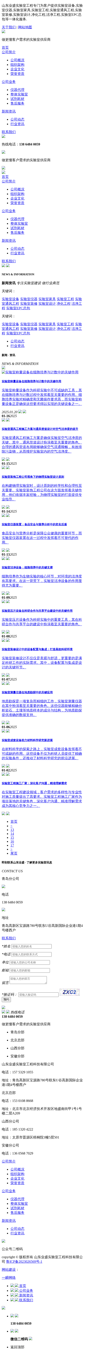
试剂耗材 (17, 99)
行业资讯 (17, 124)
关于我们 (9, 27)
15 (12, 837)
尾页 (13, 853)
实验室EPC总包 (18, 308)
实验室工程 (65, 299)
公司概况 (17, 60)
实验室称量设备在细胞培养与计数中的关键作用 (31, 381)
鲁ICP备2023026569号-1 (24, 1261)
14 (12, 833)
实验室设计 (47, 303)
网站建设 (9, 1269)
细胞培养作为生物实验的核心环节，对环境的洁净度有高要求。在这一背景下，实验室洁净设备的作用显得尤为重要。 (42, 580)
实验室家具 (47, 299)
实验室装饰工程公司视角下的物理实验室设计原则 (33, 476)
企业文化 (17, 69)
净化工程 (64, 303)
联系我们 (9, 132)
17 (12, 845)
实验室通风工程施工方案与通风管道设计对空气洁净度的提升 (40, 429)
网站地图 (25, 27)
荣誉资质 (17, 74)
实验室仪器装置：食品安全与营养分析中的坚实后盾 (34, 524)
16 (12, 841)
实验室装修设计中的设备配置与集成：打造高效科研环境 (37, 649)
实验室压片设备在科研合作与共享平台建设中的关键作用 (37, 610)
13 (12, 830)
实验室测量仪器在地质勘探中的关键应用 (27, 692)
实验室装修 (28, 303)
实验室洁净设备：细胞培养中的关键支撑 (27, 567)
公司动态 (17, 119)
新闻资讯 (9, 111)
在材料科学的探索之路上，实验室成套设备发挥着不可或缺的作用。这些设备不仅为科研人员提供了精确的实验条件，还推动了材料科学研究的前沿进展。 (42, 753)
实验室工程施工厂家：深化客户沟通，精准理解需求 (34, 783)
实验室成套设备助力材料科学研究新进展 (27, 740)
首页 (5, 47)
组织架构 (17, 64)
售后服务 (17, 103)
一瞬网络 (9, 1277)
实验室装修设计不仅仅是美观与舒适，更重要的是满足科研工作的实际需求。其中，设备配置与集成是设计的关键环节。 (42, 662)
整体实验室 (19, 94)
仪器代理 (17, 90)
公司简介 (9, 52)
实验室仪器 (28, 299)
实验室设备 (10, 299)
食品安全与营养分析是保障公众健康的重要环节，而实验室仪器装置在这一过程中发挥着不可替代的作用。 (42, 537)
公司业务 (9, 82)
